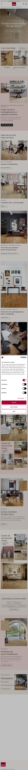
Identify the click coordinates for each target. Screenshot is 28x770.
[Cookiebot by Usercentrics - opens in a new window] (20, 357)
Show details (21, 398)
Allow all (14, 402)
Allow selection (14, 407)
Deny (14, 411)
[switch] (24, 384)
